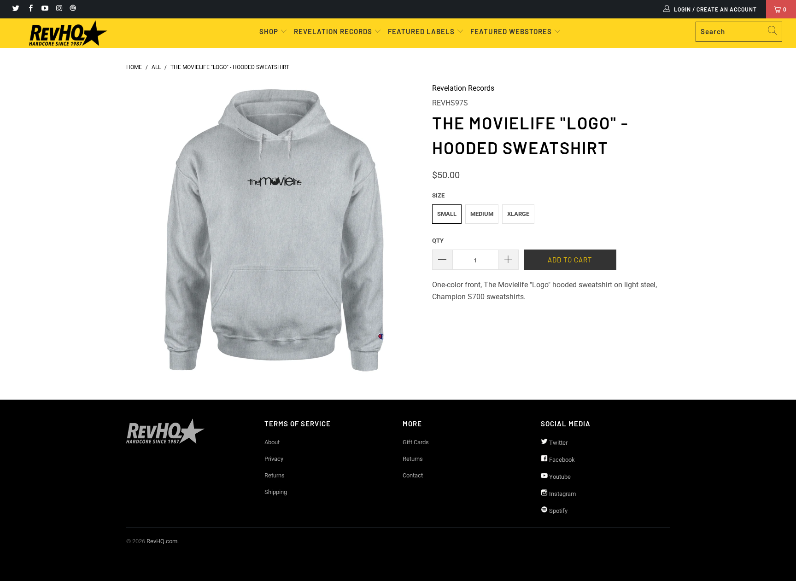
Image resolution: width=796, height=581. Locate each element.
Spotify (558, 510)
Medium (481, 213)
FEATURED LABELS (421, 31)
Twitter (558, 442)
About (272, 442)
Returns (274, 475)
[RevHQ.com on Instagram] (59, 9)
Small (447, 213)
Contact (413, 475)
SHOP (269, 31)
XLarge (518, 213)
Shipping (275, 491)
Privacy (273, 458)
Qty (438, 240)
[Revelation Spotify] (71, 9)
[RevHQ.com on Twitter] (15, 9)
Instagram (562, 493)
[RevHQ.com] (68, 33)
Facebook (561, 459)
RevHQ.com (161, 541)
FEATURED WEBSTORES (512, 31)
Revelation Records (463, 88)
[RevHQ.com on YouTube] (44, 9)
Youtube (559, 476)
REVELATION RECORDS (333, 31)
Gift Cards (416, 442)
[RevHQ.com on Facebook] (30, 9)
